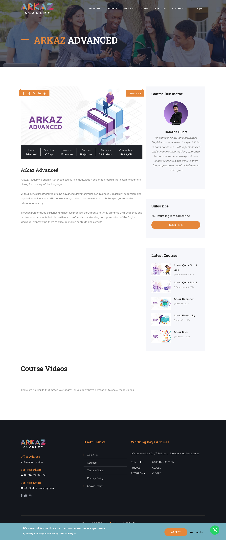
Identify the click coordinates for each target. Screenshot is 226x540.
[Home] (37, 8)
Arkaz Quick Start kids (185, 267)
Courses (112, 8)
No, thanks (196, 532)
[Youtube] (25, 495)
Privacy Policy (95, 478)
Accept (176, 532)
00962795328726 (35, 475)
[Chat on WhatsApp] (215, 531)
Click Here (176, 224)
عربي (200, 8)
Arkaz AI (160, 8)
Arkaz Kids (181, 332)
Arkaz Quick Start (185, 282)
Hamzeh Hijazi (176, 132)
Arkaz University (184, 315)
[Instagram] (30, 495)
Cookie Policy (95, 486)
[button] (45, 93)
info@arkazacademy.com (39, 488)
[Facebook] (22, 495)
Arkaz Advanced (40, 170)
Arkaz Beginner (184, 299)
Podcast (129, 8)
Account (177, 8)
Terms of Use (95, 470)
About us (94, 8)
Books (145, 8)
